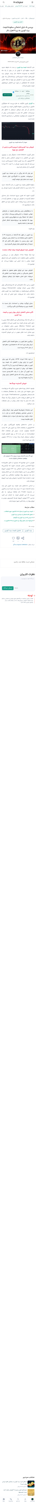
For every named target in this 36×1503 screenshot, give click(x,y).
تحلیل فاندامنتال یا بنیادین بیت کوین (22, 515)
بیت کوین (28, 530)
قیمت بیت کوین (21, 67)
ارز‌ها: (33, 6)
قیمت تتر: (25, 6)
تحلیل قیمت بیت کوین (13, 530)
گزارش (31, 103)
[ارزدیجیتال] (18, 2)
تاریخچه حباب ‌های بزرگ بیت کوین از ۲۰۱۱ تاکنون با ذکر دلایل (18, 521)
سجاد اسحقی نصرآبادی (18, 58)
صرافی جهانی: (10, 6)
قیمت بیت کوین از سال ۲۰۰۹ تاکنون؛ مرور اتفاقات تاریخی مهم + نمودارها (18, 511)
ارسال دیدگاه (7, 588)
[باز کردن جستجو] (4, 2)
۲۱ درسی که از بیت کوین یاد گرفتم (23, 518)
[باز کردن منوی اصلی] (32, 2)
